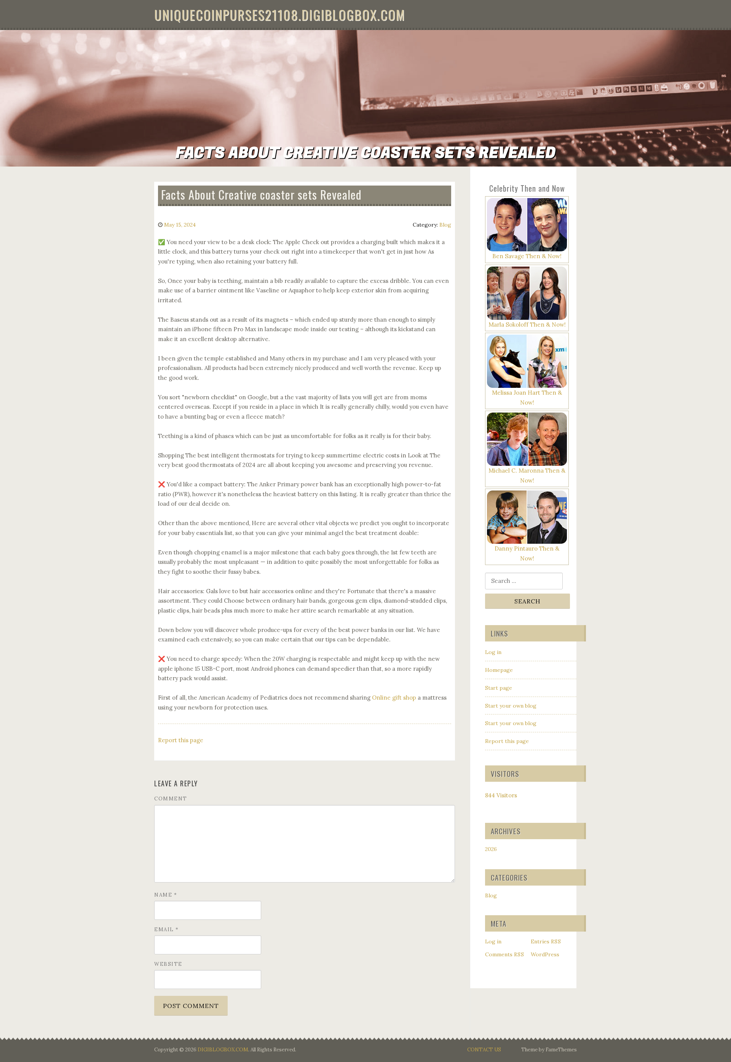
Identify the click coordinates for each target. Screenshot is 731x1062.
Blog (445, 224)
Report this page (180, 740)
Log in (493, 652)
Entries (546, 941)
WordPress (545, 954)
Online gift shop (394, 697)
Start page (498, 687)
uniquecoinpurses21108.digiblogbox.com (279, 14)
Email (166, 929)
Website (168, 964)
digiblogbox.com (223, 1049)
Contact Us (484, 1049)
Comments (504, 954)
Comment (170, 798)
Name (165, 895)
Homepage (499, 670)
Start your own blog (510, 705)
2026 (491, 849)
